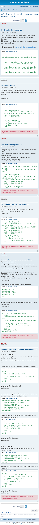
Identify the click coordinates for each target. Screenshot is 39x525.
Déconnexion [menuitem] (34, 6)
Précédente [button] (21, 21)
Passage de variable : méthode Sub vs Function (19, 349)
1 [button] (23, 20)
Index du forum (7, 519)
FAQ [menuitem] (4, 6)
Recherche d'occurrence (11, 30)
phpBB (14, 522)
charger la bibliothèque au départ (25, 47)
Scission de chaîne (8, 85)
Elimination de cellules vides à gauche (15, 204)
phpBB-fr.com (22, 523)
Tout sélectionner (11, 51)
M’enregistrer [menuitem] (24, 6)
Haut (37, 76)
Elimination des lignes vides (11, 145)
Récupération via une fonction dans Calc (16, 260)
